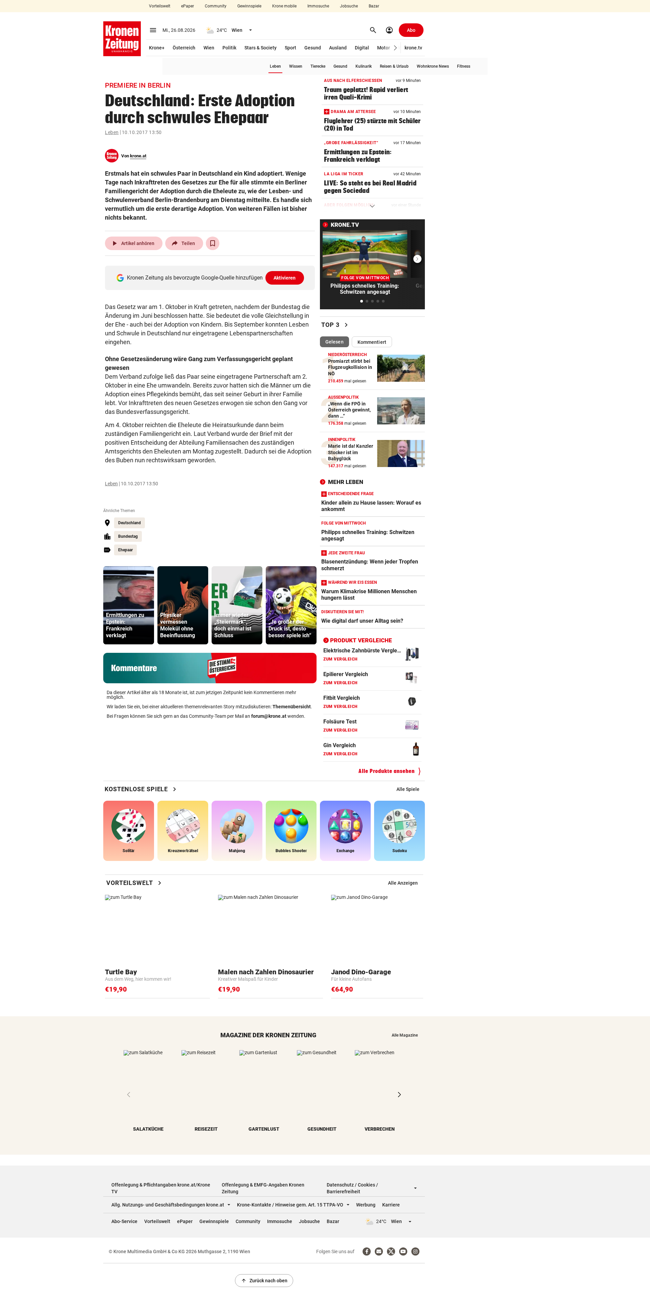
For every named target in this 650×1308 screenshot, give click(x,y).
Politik (229, 47)
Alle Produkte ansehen (387, 771)
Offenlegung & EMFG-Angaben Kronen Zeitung (263, 1188)
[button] (395, 47)
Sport (290, 47)
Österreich (184, 47)
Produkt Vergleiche (361, 640)
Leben (275, 66)
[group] (128, 605)
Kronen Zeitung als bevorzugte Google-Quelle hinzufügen (211, 277)
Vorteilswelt (159, 6)
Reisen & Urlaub (394, 66)
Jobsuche (349, 6)
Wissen (295, 66)
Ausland (338, 47)
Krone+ (157, 47)
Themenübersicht (292, 706)
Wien (208, 47)
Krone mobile (284, 6)
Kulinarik (363, 66)
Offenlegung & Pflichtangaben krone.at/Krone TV (160, 1188)
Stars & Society (260, 47)
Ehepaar (125, 550)
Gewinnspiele (249, 6)
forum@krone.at (268, 716)
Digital (362, 47)
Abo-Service (124, 1221)
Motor (383, 47)
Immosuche (318, 6)
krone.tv (413, 47)
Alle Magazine (405, 1035)
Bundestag (128, 536)
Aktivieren (285, 278)
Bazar (374, 6)
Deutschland (129, 522)
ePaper (187, 6)
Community (215, 6)
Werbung (365, 1204)
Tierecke (317, 66)
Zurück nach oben (264, 1280)
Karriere (391, 1204)
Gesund (312, 47)
